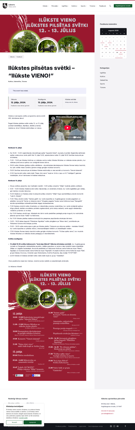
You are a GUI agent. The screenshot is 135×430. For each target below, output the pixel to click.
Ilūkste (12, 5)
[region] (24, 414)
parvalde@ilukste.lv (107, 413)
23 (124, 48)
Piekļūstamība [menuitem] (72, 426)
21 (117, 48)
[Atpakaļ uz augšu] (125, 426)
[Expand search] (110, 6)
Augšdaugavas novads (123, 6)
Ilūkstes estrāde (70, 99)
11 (106, 45)
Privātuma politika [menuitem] (61, 426)
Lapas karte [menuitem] (82, 426)
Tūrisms (24, 81)
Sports (102, 84)
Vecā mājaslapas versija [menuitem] (95, 426)
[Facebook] (111, 426)
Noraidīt (14, 422)
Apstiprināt (32, 422)
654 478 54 (30, 403)
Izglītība (103, 73)
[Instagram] (114, 426)
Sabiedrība (17, 81)
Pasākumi (19, 57)
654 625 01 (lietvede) (108, 411)
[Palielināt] (84, 273)
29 (121, 52)
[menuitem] (45, 6)
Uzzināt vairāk (23, 418)
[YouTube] (117, 426)
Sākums (12, 57)
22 (121, 48)
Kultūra (10, 81)
